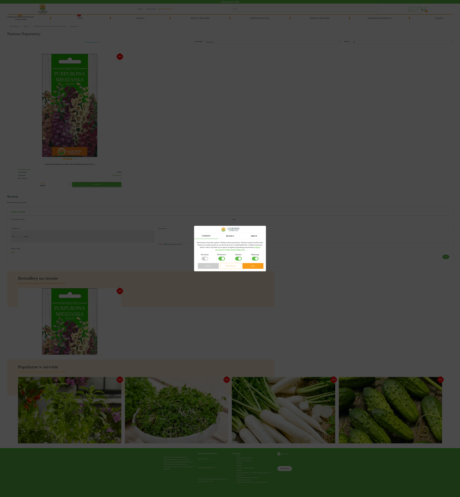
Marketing (255, 255)
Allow (253, 266)
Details (230, 236)
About (254, 236)
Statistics (238, 255)
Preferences (221, 255)
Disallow (208, 266)
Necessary (205, 255)
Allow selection (231, 266)
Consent (206, 236)
